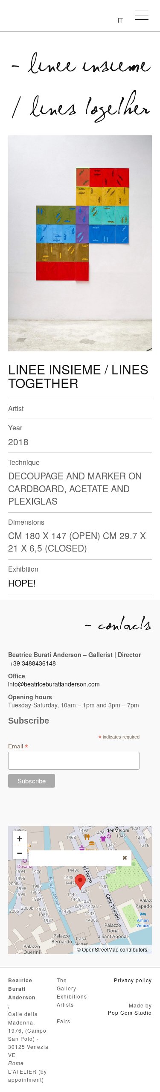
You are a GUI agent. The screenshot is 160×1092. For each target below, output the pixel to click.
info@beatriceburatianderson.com (54, 684)
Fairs (63, 1021)
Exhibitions (72, 996)
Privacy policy (133, 980)
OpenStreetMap (100, 949)
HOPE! (22, 582)
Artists (65, 1004)
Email (18, 746)
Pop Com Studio (130, 1012)
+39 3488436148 (33, 663)
